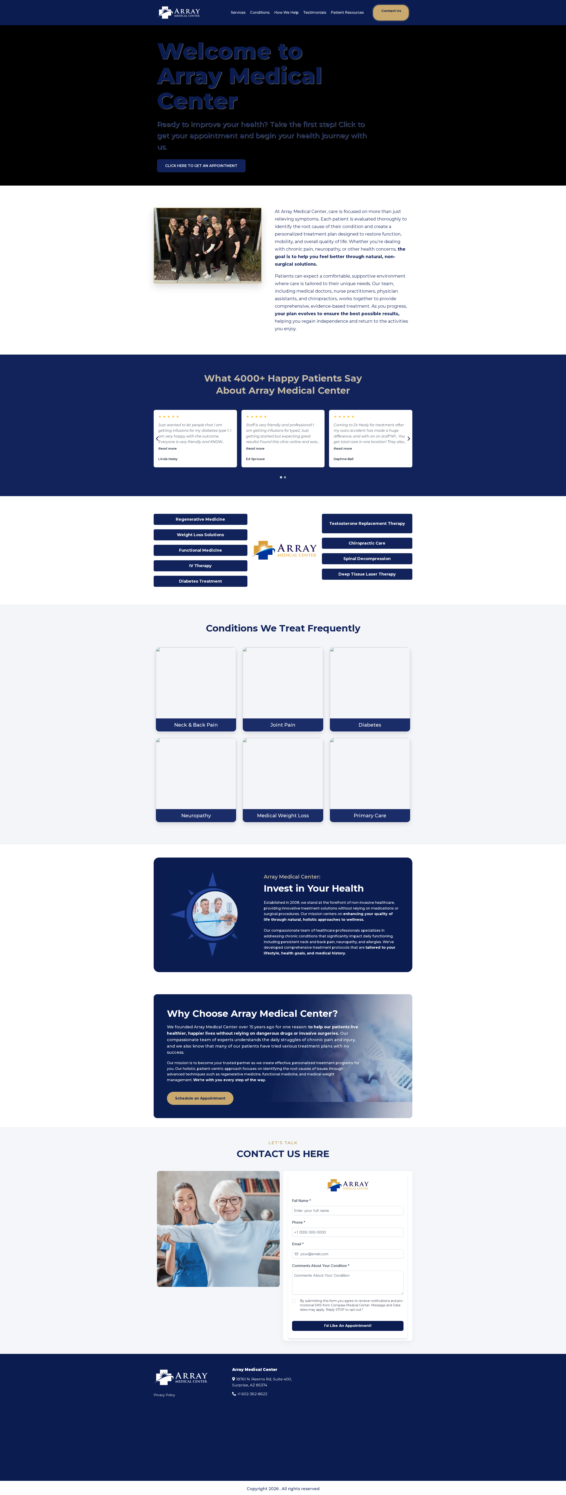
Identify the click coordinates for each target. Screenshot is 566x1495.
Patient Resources (347, 12)
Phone (298, 1222)
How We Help (286, 12)
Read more (167, 449)
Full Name (301, 1200)
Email (298, 1244)
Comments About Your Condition (320, 1265)
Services (238, 12)
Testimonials (314, 12)
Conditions (260, 12)
